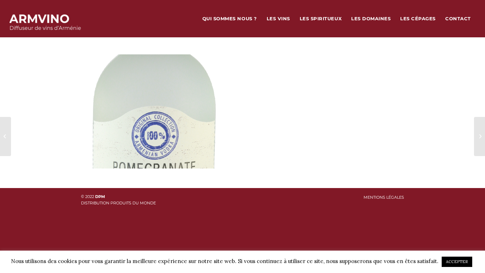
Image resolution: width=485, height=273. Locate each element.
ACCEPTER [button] (457, 261)
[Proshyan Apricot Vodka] (5, 136)
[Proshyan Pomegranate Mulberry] (479, 136)
